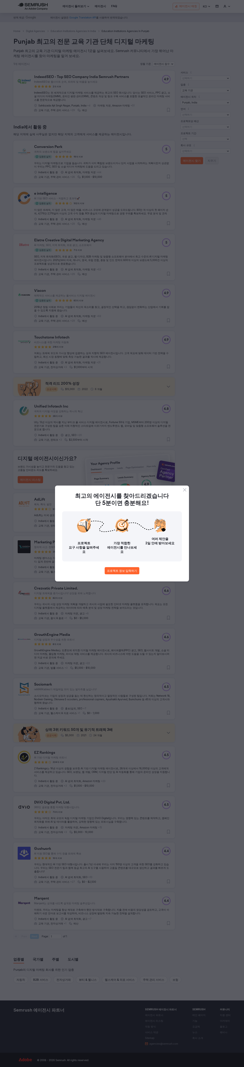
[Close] (184, 490)
